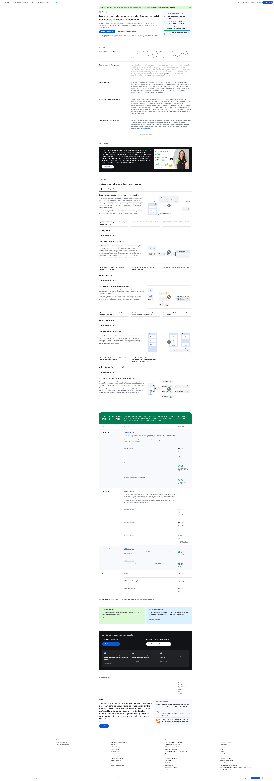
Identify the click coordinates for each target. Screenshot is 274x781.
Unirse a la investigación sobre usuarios (228, 765)
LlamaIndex (163, 107)
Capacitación (168, 760)
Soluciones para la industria (117, 758)
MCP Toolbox (140, 291)
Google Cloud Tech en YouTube (227, 760)
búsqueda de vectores (137, 107)
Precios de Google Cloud (61, 742)
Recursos (42, 2)
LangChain (155, 107)
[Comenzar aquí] (136, 661)
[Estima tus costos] (106, 618)
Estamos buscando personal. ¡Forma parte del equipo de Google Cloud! (235, 767)
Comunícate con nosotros (51, 2)
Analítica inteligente (115, 749)
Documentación (245, 2)
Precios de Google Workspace (62, 744)
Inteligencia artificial (115, 751)
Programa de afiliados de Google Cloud (174, 742)
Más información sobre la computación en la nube (176, 751)
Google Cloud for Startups (171, 767)
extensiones (173, 107)
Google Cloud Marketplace (171, 749)
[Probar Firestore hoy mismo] (111, 644)
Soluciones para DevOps (116, 760)
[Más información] (108, 663)
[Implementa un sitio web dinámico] (127, 31)
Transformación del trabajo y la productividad (121, 756)
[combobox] (266, 778)
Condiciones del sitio (21, 778)
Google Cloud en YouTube (225, 758)
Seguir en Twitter (223, 763)
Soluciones (25, 2)
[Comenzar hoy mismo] (154, 619)
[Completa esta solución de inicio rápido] (158, 644)
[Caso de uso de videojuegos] (169, 252)
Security (112, 753)
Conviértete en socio (224, 747)
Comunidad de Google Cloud (226, 769)
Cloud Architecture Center (171, 758)
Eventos (221, 749)
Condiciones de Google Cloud (34, 778)
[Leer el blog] (104, 726)
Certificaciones (168, 763)
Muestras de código (169, 756)
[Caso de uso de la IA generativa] (169, 297)
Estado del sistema (169, 769)
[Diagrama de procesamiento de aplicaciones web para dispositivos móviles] (169, 205)
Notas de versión (169, 772)
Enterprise (151, 599)
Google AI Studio (158, 101)
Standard (144, 599)
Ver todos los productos (61, 747)
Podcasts (222, 751)
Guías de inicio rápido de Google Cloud (173, 747)
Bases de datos (114, 744)
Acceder (259, 2)
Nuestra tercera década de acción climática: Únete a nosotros (133, 778)
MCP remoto (183, 101)
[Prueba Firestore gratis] (107, 31)
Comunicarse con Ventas (225, 742)
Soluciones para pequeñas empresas (119, 763)
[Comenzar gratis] (267, 2)
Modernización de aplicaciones (117, 747)
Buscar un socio (223, 744)
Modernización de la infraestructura (119, 742)
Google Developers (169, 765)
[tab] (108, 188)
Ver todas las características (144, 134)
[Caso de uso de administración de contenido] (169, 388)
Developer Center (223, 753)
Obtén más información (170, 58)
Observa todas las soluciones (117, 765)
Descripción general (17, 2)
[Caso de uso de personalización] (169, 342)
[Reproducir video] (171, 159)
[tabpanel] (145, 210)
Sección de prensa (224, 756)
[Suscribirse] (255, 778)
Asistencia (253, 2)
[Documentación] (108, 166)
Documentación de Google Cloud (172, 744)
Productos (32, 2)
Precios (37, 2)
